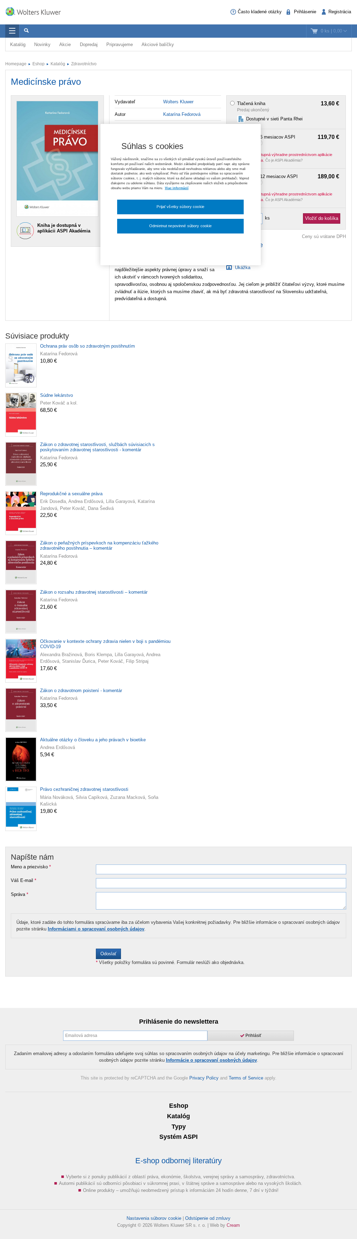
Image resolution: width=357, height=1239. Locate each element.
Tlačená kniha (288, 103)
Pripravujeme (119, 44)
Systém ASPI (178, 1136)
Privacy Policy (204, 1078)
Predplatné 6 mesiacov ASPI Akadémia (288, 139)
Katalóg (17, 44)
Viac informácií (177, 188)
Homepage (15, 63)
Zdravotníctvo (84, 63)
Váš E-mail (23, 880)
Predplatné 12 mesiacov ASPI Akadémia (288, 179)
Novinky (42, 44)
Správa (19, 894)
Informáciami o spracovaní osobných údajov (96, 929)
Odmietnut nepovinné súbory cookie (180, 226)
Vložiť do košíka (321, 218)
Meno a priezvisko (31, 867)
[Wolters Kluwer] (36, 11)
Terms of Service (246, 1078)
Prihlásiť (252, 1035)
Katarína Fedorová (181, 114)
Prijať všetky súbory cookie (180, 207)
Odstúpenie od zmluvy (207, 1218)
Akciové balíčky (158, 44)
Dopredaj (89, 44)
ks (267, 218)
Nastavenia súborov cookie (154, 1218)
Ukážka (242, 267)
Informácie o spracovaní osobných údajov (211, 1060)
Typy (179, 1126)
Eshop (38, 63)
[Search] (26, 31)
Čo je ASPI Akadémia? (284, 160)
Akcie (65, 44)
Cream (233, 1225)
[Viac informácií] (260, 142)
